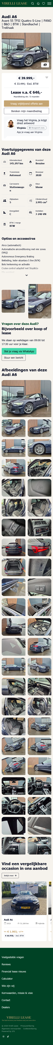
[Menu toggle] (49, 3)
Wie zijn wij (8, 985)
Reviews (6, 964)
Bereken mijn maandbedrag (26, 111)
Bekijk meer (9, 875)
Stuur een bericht (13, 357)
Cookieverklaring (29, 1028)
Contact (6, 1000)
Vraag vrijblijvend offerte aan (26, 103)
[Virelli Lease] (14, 3)
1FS (13, 1031)
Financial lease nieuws (14, 971)
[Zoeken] (32, 3)
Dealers (6, 1007)
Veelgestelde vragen (13, 957)
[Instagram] (3, 1036)
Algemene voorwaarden (11, 1028)
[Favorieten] (43, 3)
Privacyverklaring (27, 1026)
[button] (26, 272)
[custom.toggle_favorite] (47, 77)
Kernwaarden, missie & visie (17, 992)
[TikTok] (8, 1036)
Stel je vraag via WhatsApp (19, 351)
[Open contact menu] (38, 3)
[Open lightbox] (26, 51)
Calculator (7, 978)
